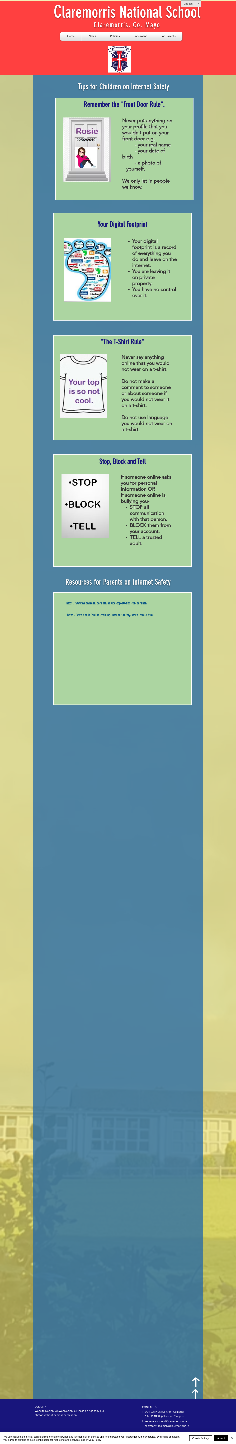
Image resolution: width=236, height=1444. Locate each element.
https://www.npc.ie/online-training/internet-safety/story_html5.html (110, 615)
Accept (221, 1438)
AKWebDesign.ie (65, 1410)
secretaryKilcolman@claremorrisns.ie (167, 1425)
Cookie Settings (200, 1438)
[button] (92, 36)
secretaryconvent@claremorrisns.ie (166, 1421)
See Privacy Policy (91, 1439)
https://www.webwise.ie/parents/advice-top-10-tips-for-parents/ (106, 603)
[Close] (232, 1438)
